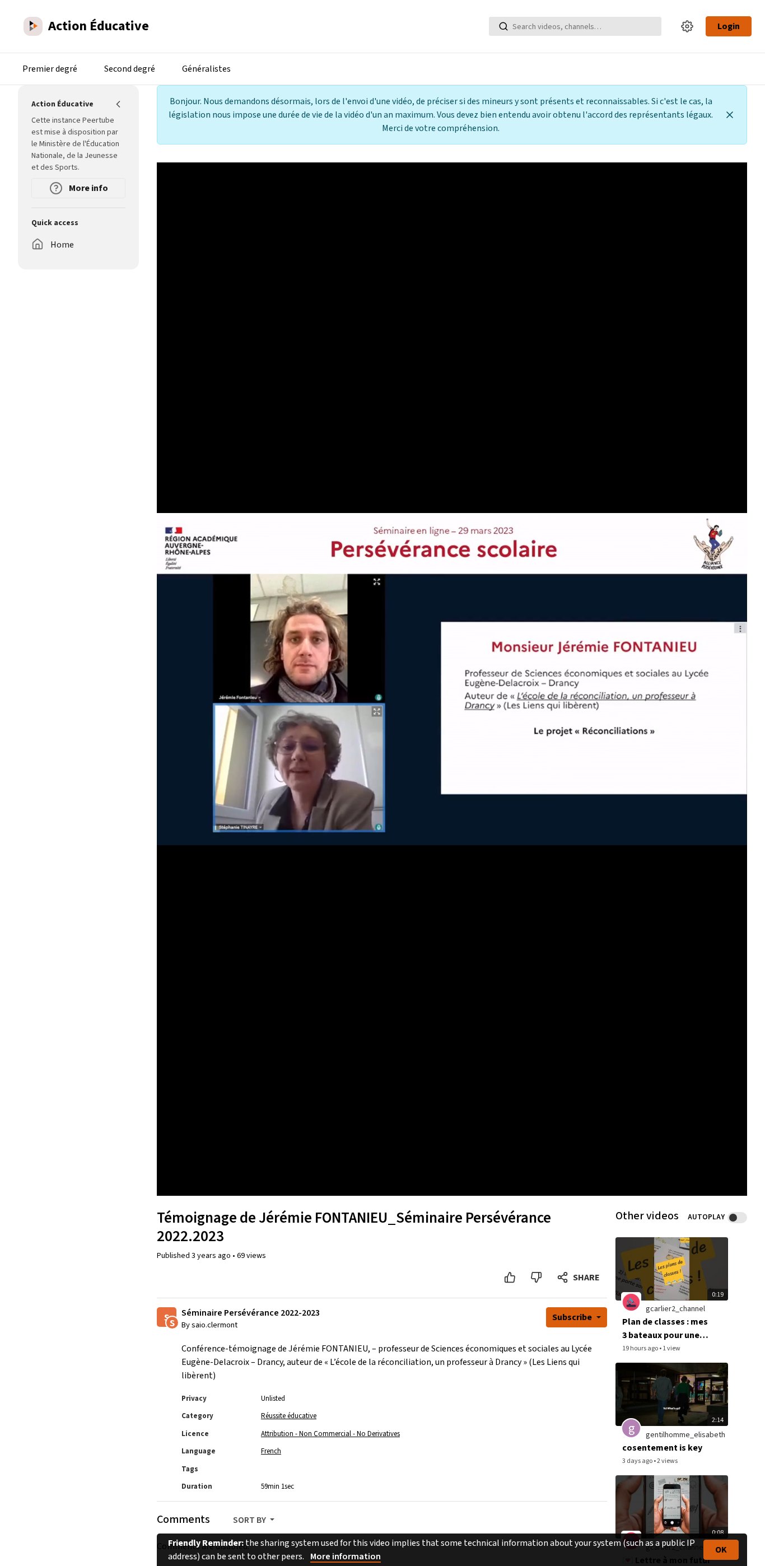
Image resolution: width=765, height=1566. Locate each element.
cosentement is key (662, 1448)
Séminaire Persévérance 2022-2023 (250, 1313)
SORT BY (250, 1520)
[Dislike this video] (536, 1278)
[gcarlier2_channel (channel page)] (631, 1302)
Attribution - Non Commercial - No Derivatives (330, 1434)
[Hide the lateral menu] (118, 104)
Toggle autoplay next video (737, 1217)
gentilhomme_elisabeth (685, 1435)
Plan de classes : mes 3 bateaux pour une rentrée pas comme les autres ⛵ (665, 1329)
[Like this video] (510, 1278)
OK (721, 1550)
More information (345, 1556)
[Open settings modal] (687, 26)
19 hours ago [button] (640, 1348)
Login (728, 26)
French (271, 1451)
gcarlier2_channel (675, 1309)
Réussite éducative (288, 1416)
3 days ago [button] (638, 1461)
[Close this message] (730, 115)
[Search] (503, 26)
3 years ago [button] (212, 1255)
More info (87, 188)
